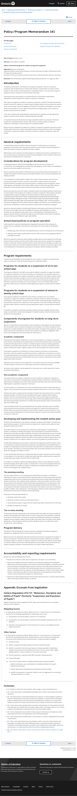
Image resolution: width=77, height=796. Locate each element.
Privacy (40, 786)
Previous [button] (8, 21)
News (33, 786)
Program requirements (10, 49)
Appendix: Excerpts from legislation (50, 46)
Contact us (45, 772)
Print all (70, 17)
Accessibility (16, 786)
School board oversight (51, 10)
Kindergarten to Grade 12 (35, 10)
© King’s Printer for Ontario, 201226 (11, 790)
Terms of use (49, 786)
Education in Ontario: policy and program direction (18, 12)
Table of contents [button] (42, 22)
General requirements (10, 46)
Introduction (7, 43)
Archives (25, 786)
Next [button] (69, 21)
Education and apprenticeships (16, 10)
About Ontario (5, 786)
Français (51, 3)
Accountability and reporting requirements (52, 43)
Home (3, 10)
